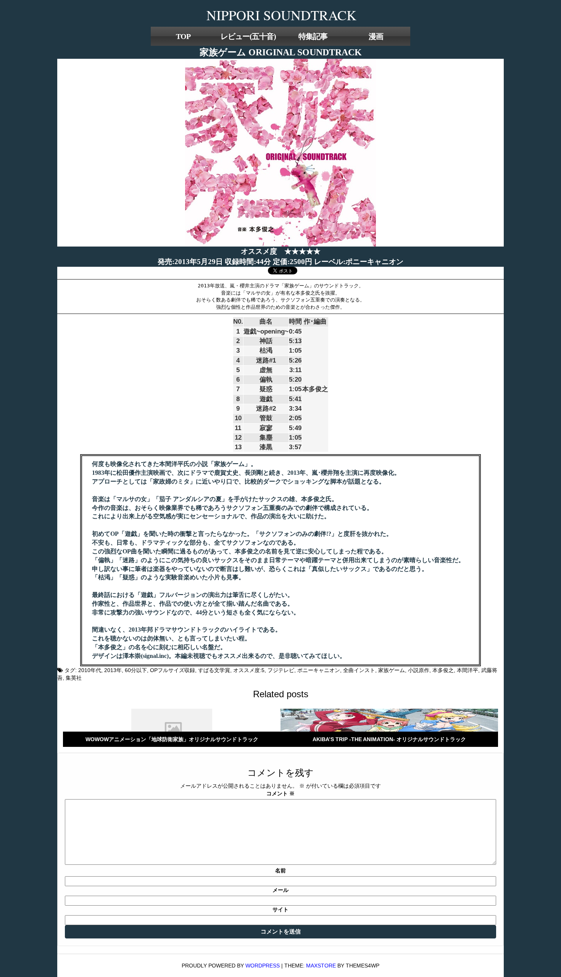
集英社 (74, 678)
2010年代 (89, 670)
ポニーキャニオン (318, 670)
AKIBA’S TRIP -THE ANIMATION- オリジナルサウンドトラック (389, 739)
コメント (280, 793)
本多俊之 (443, 670)
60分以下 (136, 670)
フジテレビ (281, 670)
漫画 (376, 36)
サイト (280, 909)
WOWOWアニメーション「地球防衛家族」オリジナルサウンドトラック (171, 739)
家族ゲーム (391, 670)
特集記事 (312, 36)
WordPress (262, 965)
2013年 (113, 670)
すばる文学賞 (214, 670)
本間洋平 (467, 670)
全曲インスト (359, 670)
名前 (280, 870)
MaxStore (321, 965)
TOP (183, 36)
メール (280, 890)
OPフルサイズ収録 (172, 670)
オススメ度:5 (248, 670)
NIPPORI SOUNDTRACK (281, 15)
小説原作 (418, 670)
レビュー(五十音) (248, 36)
